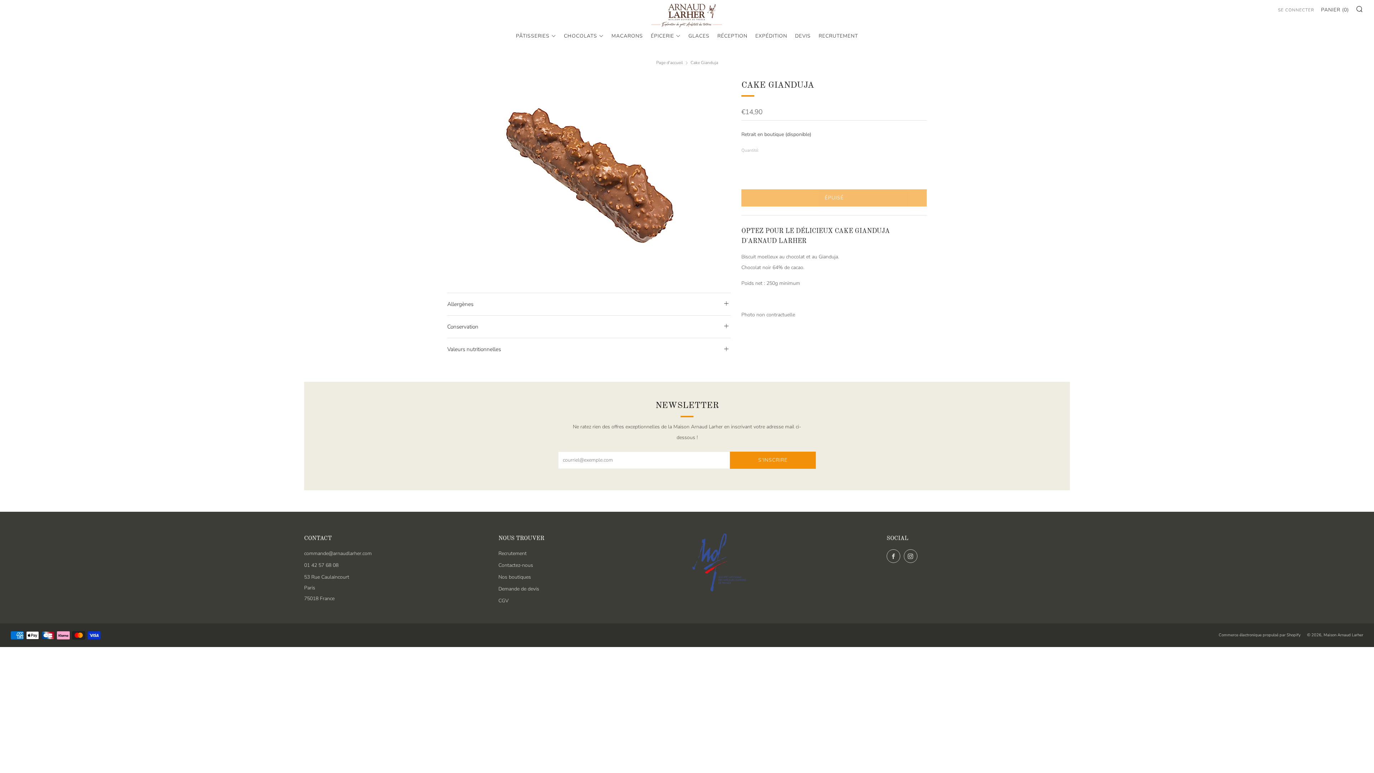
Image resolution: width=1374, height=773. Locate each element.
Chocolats (580, 36)
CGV (503, 600)
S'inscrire (773, 460)
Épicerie (662, 36)
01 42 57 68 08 (321, 565)
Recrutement (838, 36)
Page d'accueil (669, 62)
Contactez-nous (515, 565)
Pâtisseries (533, 36)
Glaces (699, 36)
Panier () (1335, 9)
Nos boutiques (514, 577)
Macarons (627, 36)
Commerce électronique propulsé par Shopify (1260, 635)
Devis (803, 36)
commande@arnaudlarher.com (338, 553)
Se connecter (1296, 10)
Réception (732, 36)
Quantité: (750, 151)
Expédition (771, 36)
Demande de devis (518, 588)
